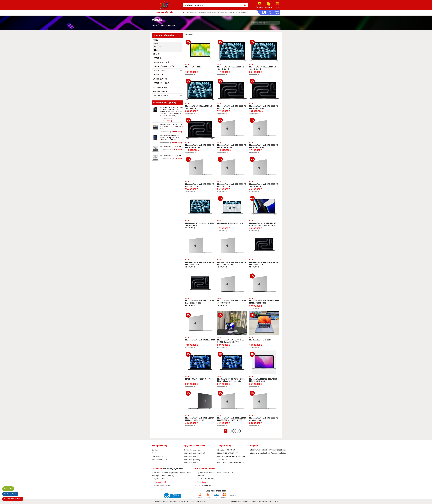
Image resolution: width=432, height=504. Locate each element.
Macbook (157, 50)
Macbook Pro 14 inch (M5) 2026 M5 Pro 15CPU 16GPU (231, 185)
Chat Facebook (10, 494)
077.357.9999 (273, 11)
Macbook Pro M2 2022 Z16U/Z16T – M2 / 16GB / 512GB (264, 380)
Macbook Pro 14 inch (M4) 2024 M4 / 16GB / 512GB (231, 302)
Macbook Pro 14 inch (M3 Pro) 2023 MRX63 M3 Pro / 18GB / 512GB (231, 419)
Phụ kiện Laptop (160, 91)
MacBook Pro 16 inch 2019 (260, 340)
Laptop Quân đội (160, 79)
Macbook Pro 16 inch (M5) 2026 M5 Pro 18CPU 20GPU (231, 107)
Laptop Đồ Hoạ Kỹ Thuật (163, 66)
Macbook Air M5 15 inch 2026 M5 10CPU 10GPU (230, 68)
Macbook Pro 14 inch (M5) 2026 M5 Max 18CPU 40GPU (231, 146)
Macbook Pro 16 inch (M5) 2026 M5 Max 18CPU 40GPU (199, 146)
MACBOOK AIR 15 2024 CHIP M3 (198, 379)
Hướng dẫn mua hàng (192, 450)
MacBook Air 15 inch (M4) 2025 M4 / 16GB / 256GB (200, 224)
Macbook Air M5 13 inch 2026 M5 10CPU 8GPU (198, 107)
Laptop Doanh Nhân (161, 62)
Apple (163, 25)
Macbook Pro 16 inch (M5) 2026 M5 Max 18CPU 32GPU (263, 107)
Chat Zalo (8, 489)
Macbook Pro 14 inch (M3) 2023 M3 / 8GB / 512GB (263, 419)
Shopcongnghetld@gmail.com (233, 462)
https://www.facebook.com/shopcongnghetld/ (268, 453)
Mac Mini (157, 47)
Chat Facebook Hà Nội (162, 485)
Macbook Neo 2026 (193, 67)
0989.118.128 (273, 14)
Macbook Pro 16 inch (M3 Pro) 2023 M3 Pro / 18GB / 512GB (199, 419)
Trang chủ (155, 25)
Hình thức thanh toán (159, 460)
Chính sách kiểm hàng (192, 463)
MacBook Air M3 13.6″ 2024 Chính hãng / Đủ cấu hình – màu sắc (231, 380)
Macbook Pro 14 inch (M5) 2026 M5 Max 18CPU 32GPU (263, 146)
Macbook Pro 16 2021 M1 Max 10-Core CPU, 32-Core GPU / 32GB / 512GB (263, 225)
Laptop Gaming (159, 71)
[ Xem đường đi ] (159, 482)
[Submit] (245, 5)
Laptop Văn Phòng (161, 83)
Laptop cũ (157, 58)
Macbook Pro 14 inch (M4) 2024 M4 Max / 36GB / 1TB (199, 263)
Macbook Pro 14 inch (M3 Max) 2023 (200, 340)
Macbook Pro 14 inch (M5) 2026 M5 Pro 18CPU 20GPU (199, 185)
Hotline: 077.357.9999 (12, 499)
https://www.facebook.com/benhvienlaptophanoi (269, 450)
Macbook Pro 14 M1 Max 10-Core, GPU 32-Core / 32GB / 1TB (230, 341)
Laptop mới (158, 75)
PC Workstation (160, 87)
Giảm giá (156, 54)
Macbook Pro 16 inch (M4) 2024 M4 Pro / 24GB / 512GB (199, 302)
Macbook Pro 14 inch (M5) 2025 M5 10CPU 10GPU (263, 185)
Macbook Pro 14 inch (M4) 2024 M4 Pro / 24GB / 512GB (231, 263)
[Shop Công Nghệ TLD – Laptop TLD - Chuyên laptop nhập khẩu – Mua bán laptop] (165, 5)
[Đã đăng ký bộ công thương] (172, 496)
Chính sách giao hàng (192, 460)
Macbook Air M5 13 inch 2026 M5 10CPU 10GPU (262, 68)
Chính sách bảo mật (191, 456)
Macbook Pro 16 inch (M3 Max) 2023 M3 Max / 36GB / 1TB (264, 302)
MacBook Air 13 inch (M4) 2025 (230, 223)
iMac (156, 44)
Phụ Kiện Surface (160, 96)
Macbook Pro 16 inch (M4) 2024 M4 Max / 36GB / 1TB (263, 263)
